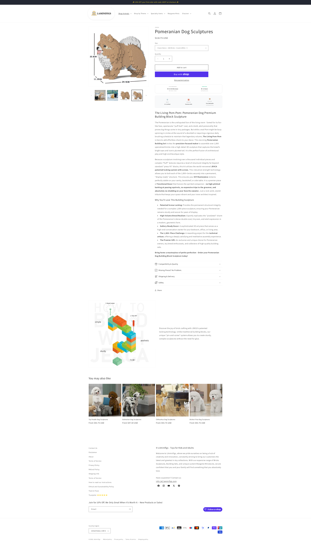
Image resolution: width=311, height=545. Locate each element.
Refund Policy (94, 469)
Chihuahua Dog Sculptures (165, 420)
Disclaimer (93, 452)
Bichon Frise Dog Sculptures (200, 420)
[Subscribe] (129, 509)
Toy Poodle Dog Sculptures (98, 420)
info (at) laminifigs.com (166, 481)
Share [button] (159, 290)
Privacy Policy (94, 465)
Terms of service (130, 539)
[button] (125, 13)
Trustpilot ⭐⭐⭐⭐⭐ (98, 495)
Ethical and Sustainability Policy (101, 486)
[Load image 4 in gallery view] (137, 95)
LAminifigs (97, 539)
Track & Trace (94, 491)
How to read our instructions (100, 482)
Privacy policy (118, 539)
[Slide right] (146, 95)
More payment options (181, 80)
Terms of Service (95, 461)
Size (156, 43)
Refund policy (107, 539)
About (91, 457)
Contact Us (93, 448)
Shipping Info (94, 474)
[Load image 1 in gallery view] (100, 95)
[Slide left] (91, 95)
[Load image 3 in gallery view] (124, 95)
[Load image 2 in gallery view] (112, 95)
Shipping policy (143, 539)
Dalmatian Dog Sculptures (131, 420)
